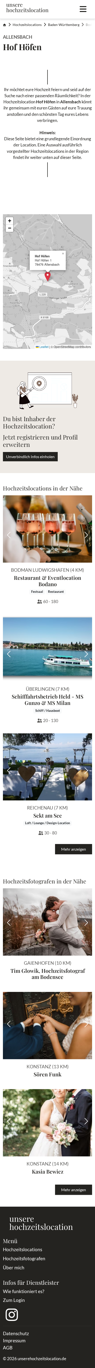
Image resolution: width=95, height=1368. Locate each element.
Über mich (13, 1267)
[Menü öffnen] (83, 9)
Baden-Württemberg (63, 25)
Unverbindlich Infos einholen (30, 456)
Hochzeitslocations (27, 25)
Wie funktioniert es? (23, 1291)
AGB (7, 1347)
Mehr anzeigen (73, 849)
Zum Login (14, 1300)
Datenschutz (16, 1333)
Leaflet (43, 347)
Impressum (14, 1340)
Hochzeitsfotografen (24, 1258)
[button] (48, 277)
